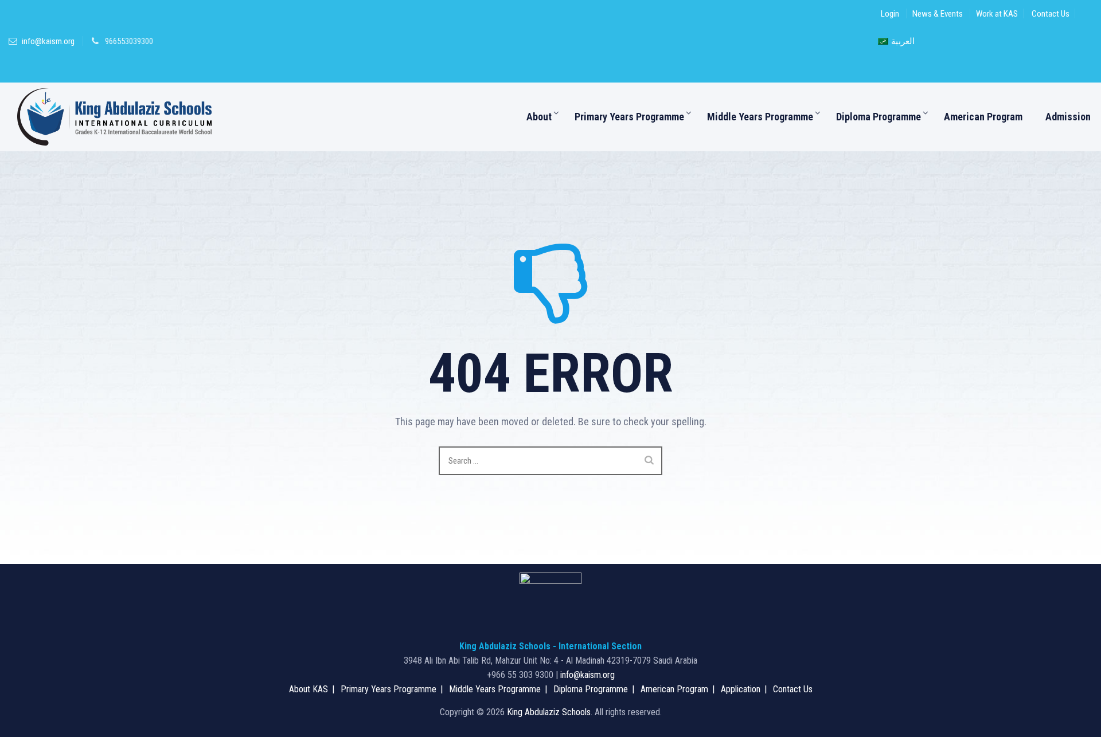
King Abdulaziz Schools (549, 712)
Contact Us (1050, 14)
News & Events (937, 14)
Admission (1068, 117)
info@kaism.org (48, 41)
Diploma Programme (878, 117)
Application (740, 689)
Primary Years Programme (629, 117)
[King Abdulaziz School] (114, 117)
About (539, 117)
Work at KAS (997, 14)
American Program (983, 117)
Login (890, 14)
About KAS (308, 689)
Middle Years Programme (760, 117)
